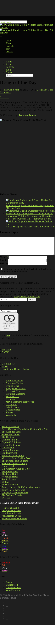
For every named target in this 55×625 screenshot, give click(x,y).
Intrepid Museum (10, 450)
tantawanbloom (11, 89)
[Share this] (3, 97)
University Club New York (15, 492)
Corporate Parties (14, 383)
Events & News (14, 391)
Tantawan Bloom (27, 115)
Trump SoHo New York (13, 490)
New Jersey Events (11, 513)
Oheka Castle (8, 466)
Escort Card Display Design (15, 369)
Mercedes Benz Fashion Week (17, 458)
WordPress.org (13, 590)
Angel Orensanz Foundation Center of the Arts (24, 429)
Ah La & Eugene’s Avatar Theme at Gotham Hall (30, 226)
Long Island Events (11, 510)
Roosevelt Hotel (10, 476)
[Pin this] (8, 97)
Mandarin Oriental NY (13, 455)
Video (5, 366)
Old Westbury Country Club (16, 469)
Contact (9, 51)
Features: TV (12, 396)
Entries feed (12, 585)
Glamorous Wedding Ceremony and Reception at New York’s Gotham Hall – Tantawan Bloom (30, 217)
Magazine (6, 349)
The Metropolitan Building (15, 461)
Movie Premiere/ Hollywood (20, 402)
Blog (8, 69)
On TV (5, 352)
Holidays (10, 399)
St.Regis (6, 482)
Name (4, 257)
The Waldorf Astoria (12, 495)
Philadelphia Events (11, 516)
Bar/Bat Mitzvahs (14, 380)
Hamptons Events (10, 508)
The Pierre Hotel (10, 471)
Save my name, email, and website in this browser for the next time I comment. (26, 270)
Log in (9, 582)
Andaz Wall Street (10, 434)
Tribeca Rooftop (10, 484)
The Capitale (8, 437)
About (9, 64)
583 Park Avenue (10, 426)
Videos (9, 412)
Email (4, 260)
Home (9, 61)
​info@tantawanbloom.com (27, 296)
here (8, 335)
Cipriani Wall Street (11, 442)
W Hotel (6, 498)
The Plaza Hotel (10, 474)
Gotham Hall (8, 447)
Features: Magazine (15, 394)
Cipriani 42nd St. (10, 439)
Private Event (12, 407)
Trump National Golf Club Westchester (21, 487)
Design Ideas (43, 89)
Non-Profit (11, 404)
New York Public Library (14, 463)
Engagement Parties (16, 388)
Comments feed (13, 587)
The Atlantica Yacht (11, 431)
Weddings (11, 415)
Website (4, 263)
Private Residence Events (14, 518)
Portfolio (10, 67)
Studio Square (9, 479)
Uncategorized (13, 409)
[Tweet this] (5, 97)
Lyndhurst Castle (10, 453)
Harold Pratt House (11, 445)
